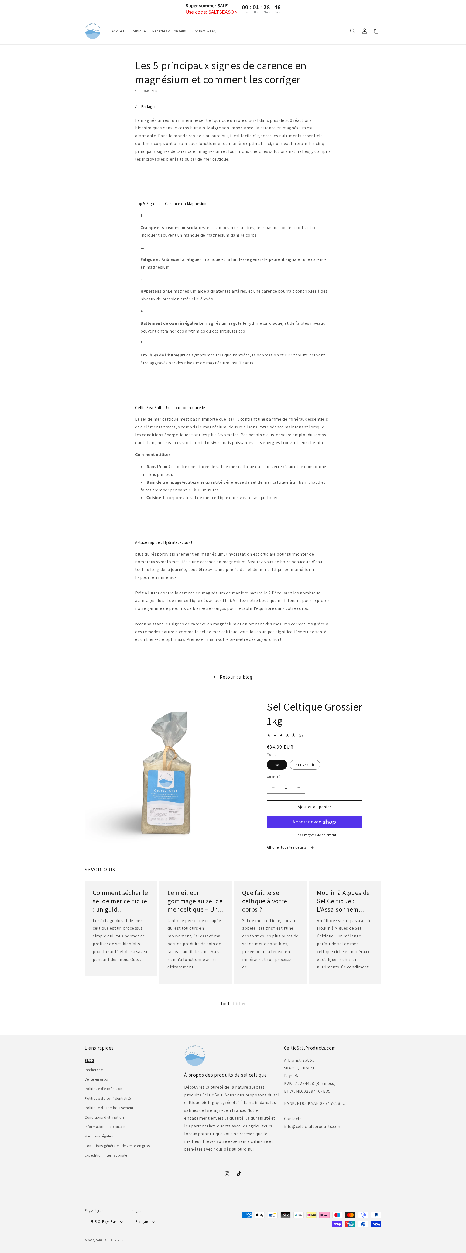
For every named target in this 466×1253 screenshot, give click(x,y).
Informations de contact (105, 1126)
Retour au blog (236, 677)
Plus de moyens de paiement (314, 835)
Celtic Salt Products (109, 1240)
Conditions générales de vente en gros (117, 1145)
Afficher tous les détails (287, 847)
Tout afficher (233, 1003)
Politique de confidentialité (108, 1098)
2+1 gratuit (304, 764)
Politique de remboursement (109, 1107)
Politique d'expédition (103, 1088)
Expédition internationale (106, 1154)
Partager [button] (148, 106)
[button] (353, 31)
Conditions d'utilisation (104, 1116)
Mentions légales (99, 1136)
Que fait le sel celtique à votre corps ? (264, 900)
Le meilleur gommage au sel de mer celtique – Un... (195, 900)
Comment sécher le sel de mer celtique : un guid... (120, 900)
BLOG (89, 1060)
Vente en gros (96, 1079)
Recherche (94, 1069)
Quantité (273, 776)
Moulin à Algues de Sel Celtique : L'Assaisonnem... (343, 900)
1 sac (277, 764)
